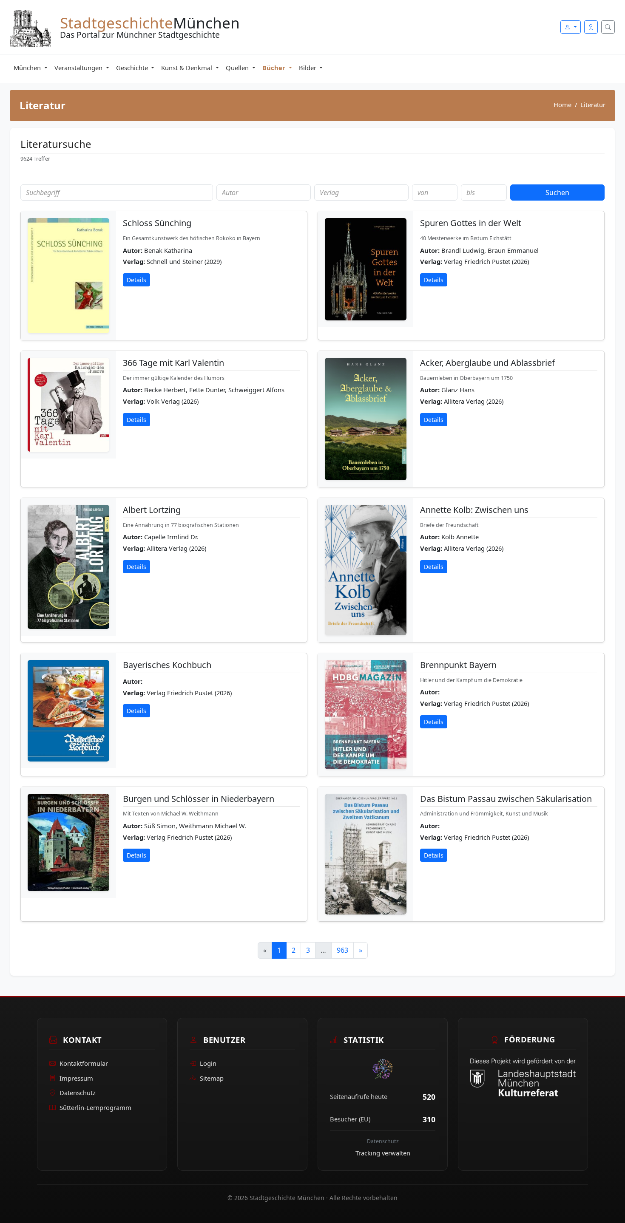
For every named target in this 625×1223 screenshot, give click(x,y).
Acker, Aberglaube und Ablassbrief (487, 362)
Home (562, 104)
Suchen (557, 192)
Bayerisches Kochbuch (167, 665)
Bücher (274, 67)
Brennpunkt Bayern (458, 665)
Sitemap (212, 1077)
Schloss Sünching (157, 223)
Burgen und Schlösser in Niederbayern (198, 798)
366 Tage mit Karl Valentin (173, 362)
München (28, 67)
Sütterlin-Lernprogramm (95, 1107)
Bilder (308, 67)
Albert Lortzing (152, 509)
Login (208, 1063)
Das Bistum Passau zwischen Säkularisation (506, 798)
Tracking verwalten (382, 1153)
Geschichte (133, 67)
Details (136, 280)
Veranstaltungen (79, 67)
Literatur (592, 104)
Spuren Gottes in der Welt (470, 223)
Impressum (76, 1077)
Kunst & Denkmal (187, 67)
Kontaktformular (84, 1063)
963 (342, 950)
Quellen (238, 67)
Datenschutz (78, 1092)
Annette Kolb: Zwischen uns (474, 509)
